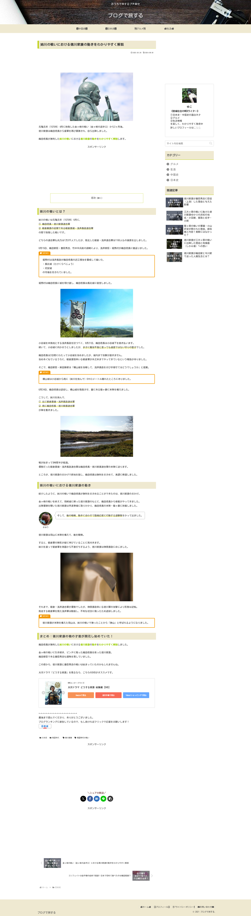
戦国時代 (55, 737)
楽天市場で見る (108, 695)
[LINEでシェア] (103, 799)
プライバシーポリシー (184, 907)
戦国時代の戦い (83, 737)
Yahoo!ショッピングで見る (136, 695)
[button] (110, 799)
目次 (93, 198)
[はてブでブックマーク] (97, 799)
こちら (197, 127)
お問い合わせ (206, 907)
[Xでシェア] (83, 799)
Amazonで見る (81, 695)
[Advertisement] (97, 62)
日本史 (44, 737)
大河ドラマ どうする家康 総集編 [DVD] (89, 687)
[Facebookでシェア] (90, 799)
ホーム (146, 907)
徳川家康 (68, 737)
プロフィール (162, 907)
